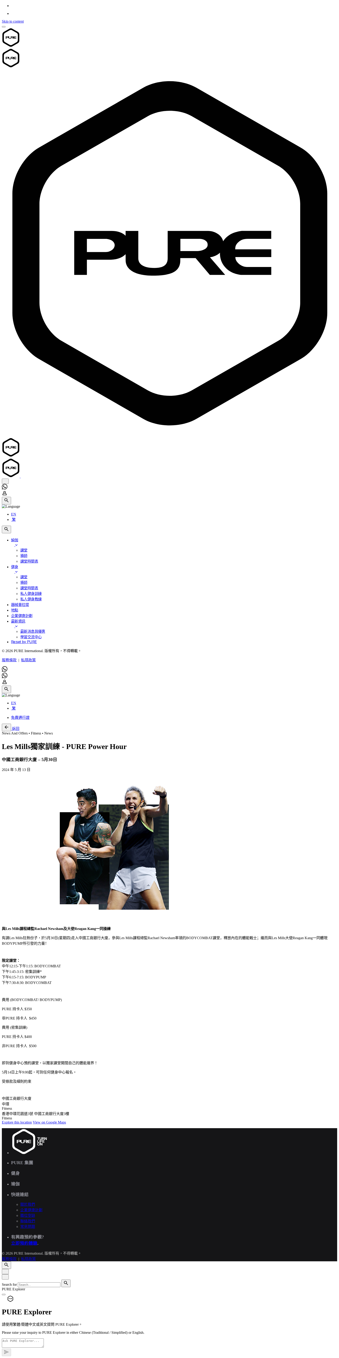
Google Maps (49, 1122)
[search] (66, 1283)
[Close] (5, 1271)
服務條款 (9, 660)
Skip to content (13, 21)
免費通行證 (20, 717)
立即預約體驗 (24, 1243)
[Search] (6, 500)
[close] (5, 481)
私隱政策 (28, 660)
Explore (17, 1122)
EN (13, 514)
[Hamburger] (4, 26)
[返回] (6, 727)
